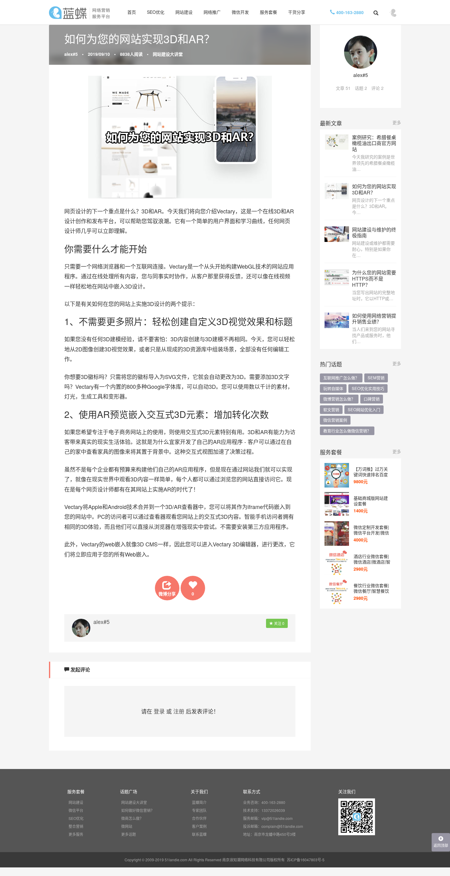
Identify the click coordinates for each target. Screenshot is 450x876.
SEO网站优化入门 (364, 409)
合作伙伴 (199, 818)
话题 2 (361, 88)
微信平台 (76, 810)
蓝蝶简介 (199, 802)
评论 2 (377, 88)
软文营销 (331, 409)
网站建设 (184, 12)
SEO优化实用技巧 (368, 388)
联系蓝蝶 (199, 834)
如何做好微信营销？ (137, 810)
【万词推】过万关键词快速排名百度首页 (371, 471)
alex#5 (71, 54)
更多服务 (76, 834)
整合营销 (76, 826)
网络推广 (212, 12)
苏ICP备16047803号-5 (305, 859)
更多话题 (128, 834)
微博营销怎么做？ (339, 399)
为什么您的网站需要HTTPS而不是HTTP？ (374, 278)
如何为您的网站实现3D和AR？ (374, 189)
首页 (131, 12)
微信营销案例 (335, 420)
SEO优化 (155, 12)
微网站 (126, 826)
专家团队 (199, 810)
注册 (178, 711)
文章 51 (343, 88)
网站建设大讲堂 (168, 54)
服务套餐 (268, 12)
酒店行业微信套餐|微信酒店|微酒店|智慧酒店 (372, 558)
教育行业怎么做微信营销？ (347, 431)
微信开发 (240, 12)
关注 (278, 623)
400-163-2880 (349, 12)
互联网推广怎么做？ (341, 378)
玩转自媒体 (333, 388)
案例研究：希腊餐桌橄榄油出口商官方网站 (374, 143)
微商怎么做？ (132, 818)
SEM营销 (376, 378)
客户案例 (199, 826)
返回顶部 (440, 845)
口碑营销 (372, 399)
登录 (159, 711)
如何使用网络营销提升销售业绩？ (374, 318)
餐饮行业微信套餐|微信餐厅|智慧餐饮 (371, 588)
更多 (396, 122)
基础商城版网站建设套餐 (371, 500)
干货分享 (296, 12)
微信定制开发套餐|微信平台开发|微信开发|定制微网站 (371, 529)
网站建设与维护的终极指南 (374, 232)
